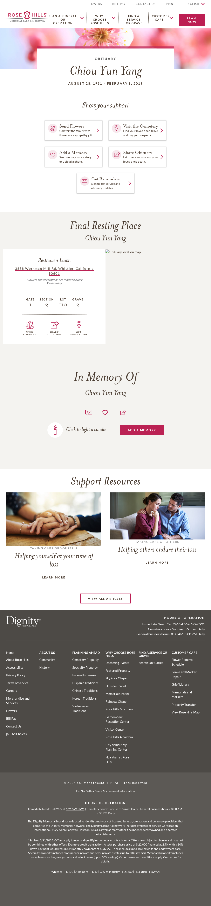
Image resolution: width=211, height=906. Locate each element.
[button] (171, 5)
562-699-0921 (194, 624)
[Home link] (27, 16)
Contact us (170, 857)
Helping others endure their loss (157, 547)
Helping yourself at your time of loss (54, 557)
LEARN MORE (54, 577)
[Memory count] (88, 412)
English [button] (192, 4)
